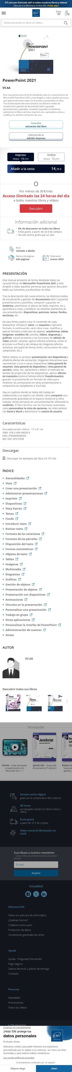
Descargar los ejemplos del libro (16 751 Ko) (31, 458)
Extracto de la (36, 136)
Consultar (36, 125)
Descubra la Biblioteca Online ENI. (36, 4)
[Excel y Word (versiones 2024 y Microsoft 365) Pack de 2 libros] (55, 703)
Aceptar (36, 873)
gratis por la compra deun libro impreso (40, 796)
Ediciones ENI (36, 13)
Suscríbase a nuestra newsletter (35, 855)
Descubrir (36, 209)
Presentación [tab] (15, 273)
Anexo (10, 635)
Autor (8, 647)
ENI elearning (18, 1025)
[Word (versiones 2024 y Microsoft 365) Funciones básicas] (34, 703)
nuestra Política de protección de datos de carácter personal (35, 857)
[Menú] (4, 13)
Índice (8, 470)
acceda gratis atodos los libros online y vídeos (40, 808)
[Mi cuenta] (67, 13)
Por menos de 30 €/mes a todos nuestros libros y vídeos (36, 195)
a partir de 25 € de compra (34, 821)
